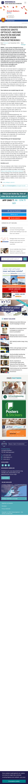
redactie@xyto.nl (7, 457)
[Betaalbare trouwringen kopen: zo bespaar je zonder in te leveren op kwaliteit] (4, 330)
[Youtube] (5, 465)
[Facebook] (2, 465)
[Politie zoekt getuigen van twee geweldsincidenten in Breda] (4, 350)
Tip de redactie (15, 218)
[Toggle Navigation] (25, 2)
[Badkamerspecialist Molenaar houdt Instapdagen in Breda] (4, 324)
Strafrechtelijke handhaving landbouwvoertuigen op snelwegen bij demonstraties (18, 356)
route (3, 182)
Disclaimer (4, 506)
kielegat (8, 182)
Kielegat (23, 44)
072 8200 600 (7, 455)
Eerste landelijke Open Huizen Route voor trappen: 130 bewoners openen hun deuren (18, 251)
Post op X (15, 214)
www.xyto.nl (6, 459)
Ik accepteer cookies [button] (14, 781)
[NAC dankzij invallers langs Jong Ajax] (4, 343)
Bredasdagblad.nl (10, 2)
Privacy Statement (6, 508)
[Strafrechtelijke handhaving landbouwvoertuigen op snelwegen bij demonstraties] (4, 356)
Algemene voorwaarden (7, 503)
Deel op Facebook (15, 211)
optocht (12, 182)
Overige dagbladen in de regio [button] (10, 498)
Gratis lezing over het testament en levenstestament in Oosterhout (18, 370)
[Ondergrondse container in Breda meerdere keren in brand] (4, 337)
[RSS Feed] (8, 465)
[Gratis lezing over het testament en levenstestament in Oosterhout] (4, 370)
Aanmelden (5, 478)
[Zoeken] (25, 259)
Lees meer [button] (22, 777)
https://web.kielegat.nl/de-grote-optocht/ (12, 171)
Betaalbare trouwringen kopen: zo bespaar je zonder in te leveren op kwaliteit (18, 330)
